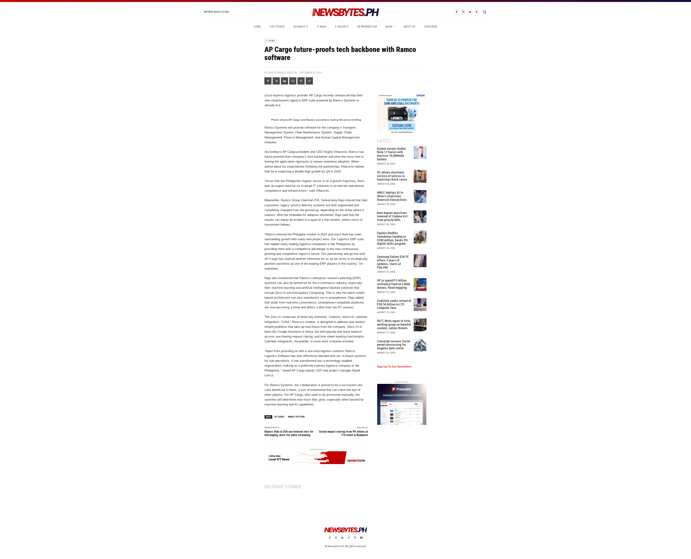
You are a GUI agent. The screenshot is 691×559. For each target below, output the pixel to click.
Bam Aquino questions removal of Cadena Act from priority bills (392, 216)
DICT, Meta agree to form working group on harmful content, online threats (394, 324)
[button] (484, 12)
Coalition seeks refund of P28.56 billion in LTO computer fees (394, 304)
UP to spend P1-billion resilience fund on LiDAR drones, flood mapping (393, 284)
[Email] (292, 81)
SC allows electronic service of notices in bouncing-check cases (392, 175)
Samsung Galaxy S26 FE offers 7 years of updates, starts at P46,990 (393, 262)
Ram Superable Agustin (282, 72)
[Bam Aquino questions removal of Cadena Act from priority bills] (420, 216)
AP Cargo (279, 417)
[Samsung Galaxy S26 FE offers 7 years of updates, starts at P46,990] (420, 260)
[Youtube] (361, 538)
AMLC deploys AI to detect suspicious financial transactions (392, 196)
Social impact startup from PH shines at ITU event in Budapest (343, 433)
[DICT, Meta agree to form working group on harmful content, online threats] (420, 324)
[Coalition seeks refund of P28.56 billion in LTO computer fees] (420, 304)
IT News (270, 41)
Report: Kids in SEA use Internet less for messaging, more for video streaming (289, 433)
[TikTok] (348, 538)
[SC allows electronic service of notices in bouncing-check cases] (420, 176)
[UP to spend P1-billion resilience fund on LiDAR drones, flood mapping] (420, 284)
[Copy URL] (309, 81)
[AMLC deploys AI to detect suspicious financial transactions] (420, 196)
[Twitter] (476, 12)
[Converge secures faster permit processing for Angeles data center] (420, 345)
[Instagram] (463, 12)
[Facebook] (456, 12)
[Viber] (301, 81)
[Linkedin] (470, 12)
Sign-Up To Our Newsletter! (394, 366)
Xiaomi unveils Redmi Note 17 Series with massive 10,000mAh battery (391, 154)
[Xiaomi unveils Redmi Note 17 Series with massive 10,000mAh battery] (420, 152)
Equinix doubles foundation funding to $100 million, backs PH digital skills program (392, 238)
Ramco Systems (296, 417)
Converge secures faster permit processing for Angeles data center (393, 344)
